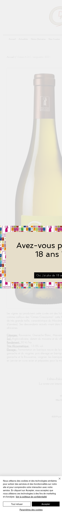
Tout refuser (17, 504)
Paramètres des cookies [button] (31, 509)
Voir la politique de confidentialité (31, 496)
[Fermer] (57, 480)
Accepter (46, 504)
